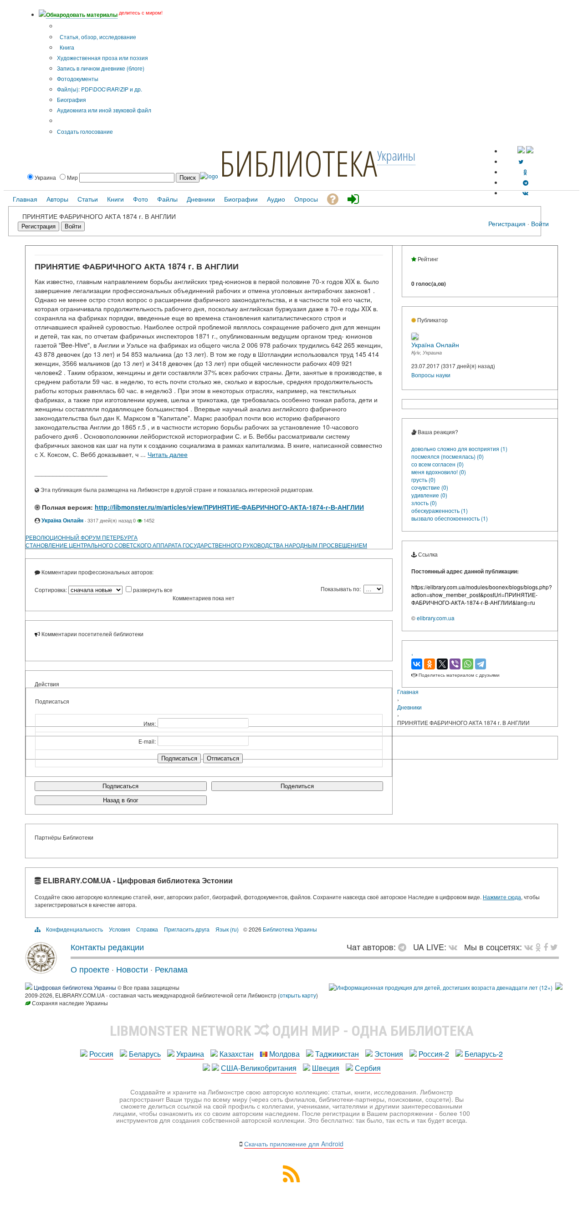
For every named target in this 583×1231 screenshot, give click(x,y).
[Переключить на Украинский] (521, 151)
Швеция (325, 1068)
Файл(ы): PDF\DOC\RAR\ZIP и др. (99, 89)
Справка (147, 929)
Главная (408, 691)
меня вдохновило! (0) (438, 472)
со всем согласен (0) (437, 464)
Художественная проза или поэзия (102, 57)
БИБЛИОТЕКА (298, 163)
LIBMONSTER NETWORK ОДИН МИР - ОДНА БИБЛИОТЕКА (292, 1030)
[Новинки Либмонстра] (538, 946)
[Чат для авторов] (404, 946)
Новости (132, 969)
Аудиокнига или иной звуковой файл (104, 110)
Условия (119, 929)
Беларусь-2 (484, 1054)
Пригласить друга (187, 929)
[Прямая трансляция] (455, 946)
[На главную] (41, 970)
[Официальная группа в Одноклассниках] (525, 172)
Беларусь (145, 1054)
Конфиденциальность (74, 929)
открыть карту (298, 995)
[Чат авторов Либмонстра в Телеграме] (525, 182)
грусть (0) (423, 479)
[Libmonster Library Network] (559, 987)
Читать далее (168, 454)
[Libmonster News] (554, 946)
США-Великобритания (259, 1068)
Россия (101, 1054)
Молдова (284, 1054)
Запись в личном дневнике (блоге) (100, 68)
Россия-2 (434, 1054)
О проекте (90, 969)
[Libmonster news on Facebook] (545, 946)
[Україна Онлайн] (415, 337)
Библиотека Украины (290, 929)
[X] (442, 664)
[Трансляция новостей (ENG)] (520, 161)
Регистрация (507, 223)
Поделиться (297, 786)
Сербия (368, 1068)
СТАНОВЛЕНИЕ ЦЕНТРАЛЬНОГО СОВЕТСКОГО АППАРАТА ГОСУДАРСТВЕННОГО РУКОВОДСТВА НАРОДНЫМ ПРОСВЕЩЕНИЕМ (196, 545)
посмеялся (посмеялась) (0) (447, 456)
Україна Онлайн (62, 520)
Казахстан (237, 1054)
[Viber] (455, 664)
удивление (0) (429, 495)
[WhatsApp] (467, 664)
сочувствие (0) (429, 487)
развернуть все (153, 589)
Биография (71, 99)
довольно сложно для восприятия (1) (459, 448)
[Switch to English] (529, 151)
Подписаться (120, 786)
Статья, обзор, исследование (97, 37)
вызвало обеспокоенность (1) (449, 518)
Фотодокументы (77, 78)
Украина (190, 1054)
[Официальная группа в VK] (525, 193)
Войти (540, 223)
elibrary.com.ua (436, 618)
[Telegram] (480, 664)
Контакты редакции (107, 946)
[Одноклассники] (429, 664)
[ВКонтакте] (416, 664)
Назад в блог (120, 800)
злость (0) (424, 503)
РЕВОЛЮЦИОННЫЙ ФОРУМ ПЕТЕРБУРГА (82, 537)
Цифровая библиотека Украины (75, 987)
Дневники (409, 707)
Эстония (388, 1054)
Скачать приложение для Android (293, 1143)
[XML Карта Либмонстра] (291, 1179)
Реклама (171, 969)
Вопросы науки (430, 375)
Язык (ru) (227, 929)
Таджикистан (337, 1054)
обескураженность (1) (439, 510)
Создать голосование (85, 131)
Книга (66, 47)
